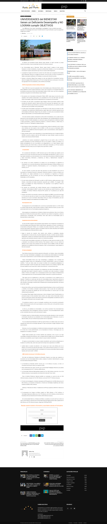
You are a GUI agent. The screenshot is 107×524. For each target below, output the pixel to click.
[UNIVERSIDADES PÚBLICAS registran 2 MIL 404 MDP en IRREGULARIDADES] (82, 22)
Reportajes (48, 11)
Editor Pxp (24, 33)
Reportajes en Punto (32, 14)
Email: (42, 413)
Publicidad (36, 0)
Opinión (33, 11)
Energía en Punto (69, 37)
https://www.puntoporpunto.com (34, 453)
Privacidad (75, 522)
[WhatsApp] (36, 36)
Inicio (21, 14)
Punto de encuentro (70, 25)
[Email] (39, 36)
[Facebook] (81, 1)
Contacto (85, 522)
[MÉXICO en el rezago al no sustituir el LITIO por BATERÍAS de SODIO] (71, 35)
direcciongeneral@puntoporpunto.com (45, 515)
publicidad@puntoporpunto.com (44, 518)
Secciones (40, 11)
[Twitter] (84, 1)
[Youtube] (86, 1)
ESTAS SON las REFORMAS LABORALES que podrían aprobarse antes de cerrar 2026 (56, 485)
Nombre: (42, 410)
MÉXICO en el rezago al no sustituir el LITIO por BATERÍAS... (71, 40)
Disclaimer (70, 522)
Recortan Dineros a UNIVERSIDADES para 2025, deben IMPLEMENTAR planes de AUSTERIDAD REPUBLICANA (30, 444)
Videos (55, 11)
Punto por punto (25, 11)
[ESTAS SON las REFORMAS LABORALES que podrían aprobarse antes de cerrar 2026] (45, 484)
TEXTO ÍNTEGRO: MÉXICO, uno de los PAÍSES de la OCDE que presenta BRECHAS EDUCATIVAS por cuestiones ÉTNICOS (54, 444)
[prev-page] (67, 45)
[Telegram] (42, 36)
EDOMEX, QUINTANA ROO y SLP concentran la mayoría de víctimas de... (71, 27)
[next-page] (69, 45)
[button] (85, 11)
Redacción (41, 0)
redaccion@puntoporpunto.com (44, 516)
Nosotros (31, 0)
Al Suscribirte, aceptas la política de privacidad (42, 417)
